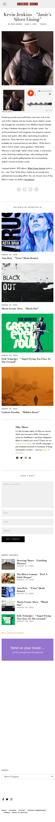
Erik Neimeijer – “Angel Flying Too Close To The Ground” (26, 360)
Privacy (22, 810)
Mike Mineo (16, 24)
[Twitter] (30, 189)
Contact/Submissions (37, 810)
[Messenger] (25, 189)
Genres (7, 812)
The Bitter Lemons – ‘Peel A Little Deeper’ (32, 576)
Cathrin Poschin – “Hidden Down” (20, 412)
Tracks (43, 24)
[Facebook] (19, 189)
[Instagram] (25, 458)
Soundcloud (29, 180)
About (4, 810)
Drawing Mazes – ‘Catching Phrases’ (32, 562)
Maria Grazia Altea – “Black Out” (20, 308)
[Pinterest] (36, 189)
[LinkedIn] (30, 458)
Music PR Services (20, 812)
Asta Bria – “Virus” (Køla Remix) (20, 258)
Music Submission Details (13, 633)
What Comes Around (36, 168)
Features (12, 810)
